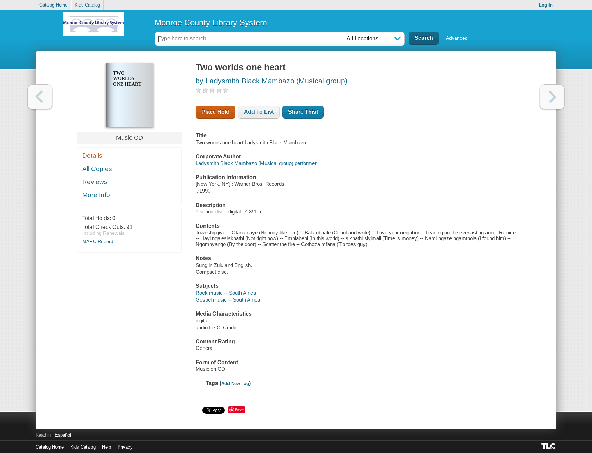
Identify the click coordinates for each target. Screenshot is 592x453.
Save (239, 409)
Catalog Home (53, 5)
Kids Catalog (87, 5)
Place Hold (215, 112)
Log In (546, 5)
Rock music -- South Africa (226, 293)
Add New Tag (235, 383)
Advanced (457, 38)
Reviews (95, 181)
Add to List (259, 112)
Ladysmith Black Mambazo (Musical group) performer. (257, 163)
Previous (39, 96)
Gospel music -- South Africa (228, 300)
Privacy (125, 447)
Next (552, 96)
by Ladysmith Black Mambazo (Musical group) (271, 81)
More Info (96, 194)
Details (92, 155)
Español (63, 435)
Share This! (303, 112)
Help (106, 447)
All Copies (97, 168)
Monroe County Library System (211, 22)
